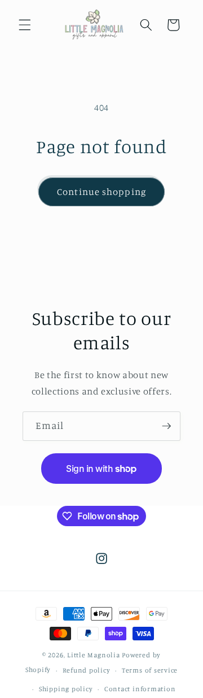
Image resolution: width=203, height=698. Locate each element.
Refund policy (87, 670)
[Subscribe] (166, 426)
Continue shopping (101, 191)
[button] (24, 24)
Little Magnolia (94, 655)
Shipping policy (66, 688)
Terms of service (150, 670)
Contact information (140, 688)
